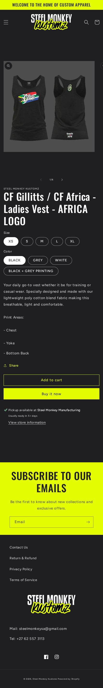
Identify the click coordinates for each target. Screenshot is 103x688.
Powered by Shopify (69, 679)
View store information (27, 422)
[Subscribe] (88, 522)
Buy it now (51, 394)
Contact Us (19, 547)
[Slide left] (41, 179)
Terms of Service (23, 580)
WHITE (61, 260)
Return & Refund (23, 558)
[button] (6, 22)
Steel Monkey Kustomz (45, 679)
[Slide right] (62, 179)
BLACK (15, 260)
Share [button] (14, 366)
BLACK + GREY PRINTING (31, 271)
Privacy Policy (21, 569)
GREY (38, 260)
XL (72, 241)
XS (11, 241)
